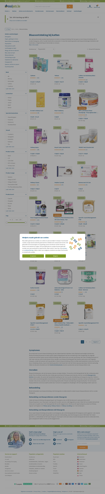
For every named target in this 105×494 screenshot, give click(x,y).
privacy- (65, 248)
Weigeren (55, 256)
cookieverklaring (28, 250)
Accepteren (33, 256)
